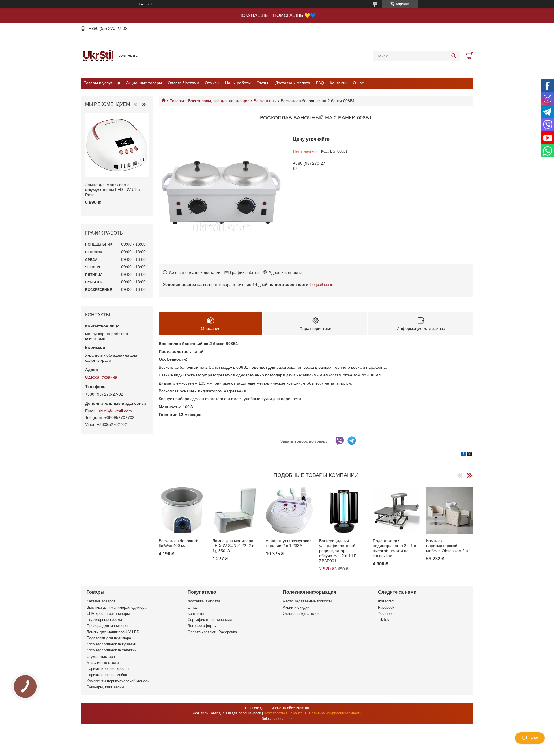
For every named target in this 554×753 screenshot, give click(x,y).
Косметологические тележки (111, 650)
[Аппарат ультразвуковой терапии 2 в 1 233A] (289, 510)
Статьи (263, 82)
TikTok (383, 619)
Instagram (386, 601)
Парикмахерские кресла (108, 668)
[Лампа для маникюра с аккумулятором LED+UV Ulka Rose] (117, 145)
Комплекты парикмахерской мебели (118, 681)
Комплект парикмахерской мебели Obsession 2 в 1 (448, 545)
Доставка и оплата (292, 82)
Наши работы (238, 82)
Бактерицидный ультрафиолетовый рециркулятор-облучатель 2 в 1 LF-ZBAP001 (338, 550)
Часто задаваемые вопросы (307, 601)
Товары (177, 100)
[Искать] (453, 56)
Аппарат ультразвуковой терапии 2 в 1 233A (289, 543)
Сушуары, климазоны (105, 687)
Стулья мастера (101, 656)
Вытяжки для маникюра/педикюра (116, 607)
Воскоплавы (265, 100)
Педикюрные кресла (104, 619)
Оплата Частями (183, 82)
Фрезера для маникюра (107, 625)
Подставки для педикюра (109, 638)
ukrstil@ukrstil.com (115, 411)
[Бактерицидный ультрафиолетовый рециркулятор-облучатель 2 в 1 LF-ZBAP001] (342, 510)
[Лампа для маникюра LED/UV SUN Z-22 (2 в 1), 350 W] (235, 510)
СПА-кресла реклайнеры (108, 613)
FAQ (320, 82)
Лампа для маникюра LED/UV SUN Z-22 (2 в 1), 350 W (233, 545)
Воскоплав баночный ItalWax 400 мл (179, 543)
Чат (534, 738)
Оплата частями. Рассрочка (212, 632)
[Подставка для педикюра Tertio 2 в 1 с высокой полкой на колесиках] (396, 510)
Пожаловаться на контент (285, 713)
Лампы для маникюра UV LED (113, 632)
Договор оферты (202, 625)
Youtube (385, 613)
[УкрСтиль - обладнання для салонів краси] (98, 55)
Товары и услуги (99, 82)
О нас (358, 82)
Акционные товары (144, 82)
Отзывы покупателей (301, 613)
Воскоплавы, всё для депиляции (219, 100)
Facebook (386, 607)
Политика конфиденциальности (335, 713)
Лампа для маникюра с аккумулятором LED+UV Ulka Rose (112, 189)
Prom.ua (302, 708)
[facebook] (463, 454)
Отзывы (212, 82)
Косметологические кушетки (111, 644)
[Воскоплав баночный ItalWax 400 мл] (182, 510)
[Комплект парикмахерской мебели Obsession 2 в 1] (449, 510)
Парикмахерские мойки (107, 675)
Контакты (338, 82)
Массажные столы (103, 662)
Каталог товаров (101, 601)
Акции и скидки (296, 607)
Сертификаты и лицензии (210, 619)
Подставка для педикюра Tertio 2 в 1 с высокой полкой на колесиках (394, 548)
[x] (469, 454)
